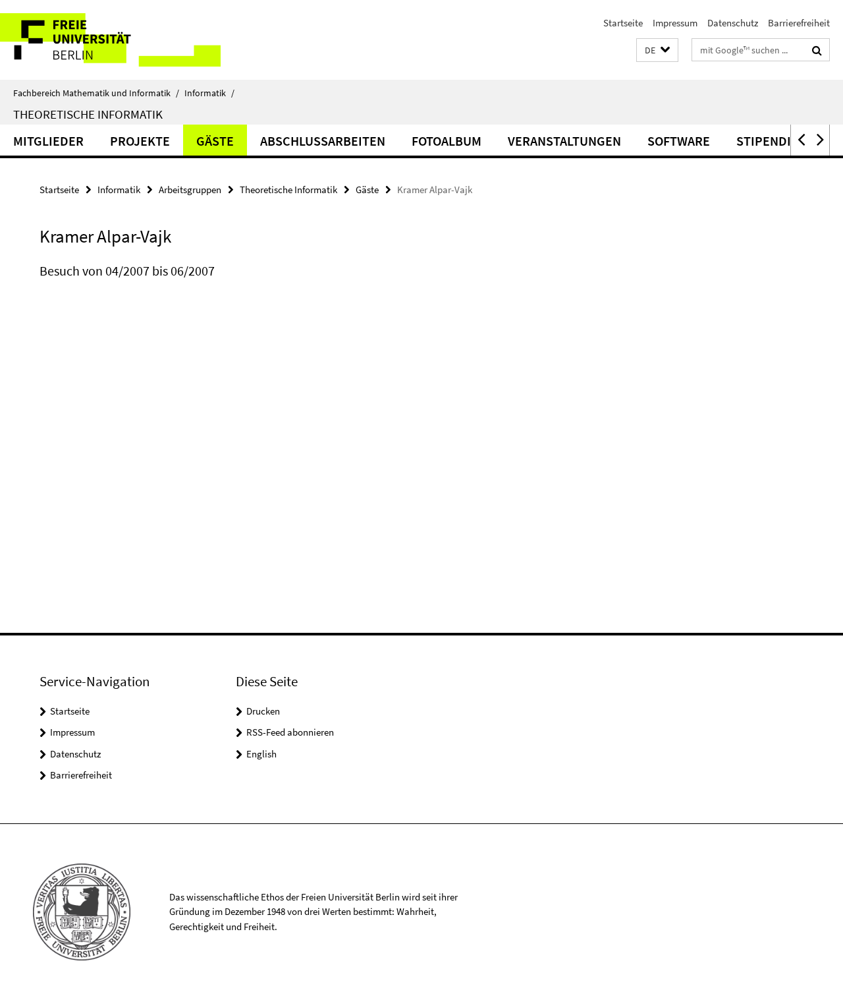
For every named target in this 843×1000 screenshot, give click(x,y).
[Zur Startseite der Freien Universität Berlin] (110, 40)
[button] (657, 50)
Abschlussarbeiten (322, 140)
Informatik (209, 93)
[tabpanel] (258, 284)
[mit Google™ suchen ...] (817, 50)
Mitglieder (48, 140)
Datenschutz (732, 22)
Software (678, 140)
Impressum (675, 22)
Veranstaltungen (564, 140)
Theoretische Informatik (88, 114)
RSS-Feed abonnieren (290, 732)
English (261, 754)
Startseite (623, 22)
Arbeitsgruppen (190, 189)
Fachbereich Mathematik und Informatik (96, 93)
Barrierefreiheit (799, 22)
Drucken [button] (263, 711)
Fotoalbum (446, 140)
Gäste (215, 140)
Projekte (140, 140)
